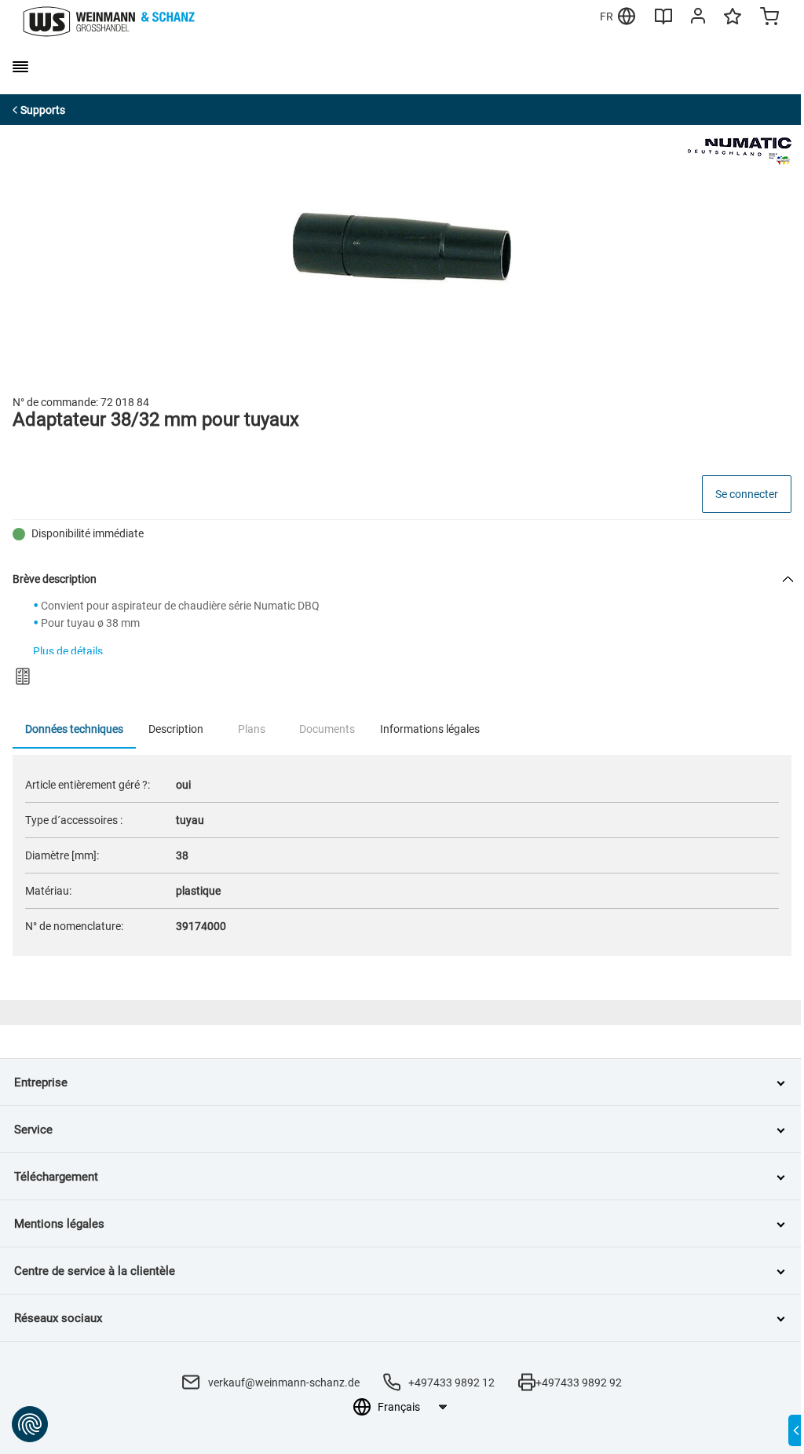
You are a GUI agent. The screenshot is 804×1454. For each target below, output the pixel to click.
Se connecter (746, 494)
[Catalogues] (663, 22)
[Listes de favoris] (732, 23)
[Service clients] (698, 19)
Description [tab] (175, 729)
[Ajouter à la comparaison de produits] (22, 676)
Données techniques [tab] (74, 729)
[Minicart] (769, 18)
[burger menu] (20, 66)
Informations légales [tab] (430, 729)
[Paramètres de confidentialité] (30, 1424)
